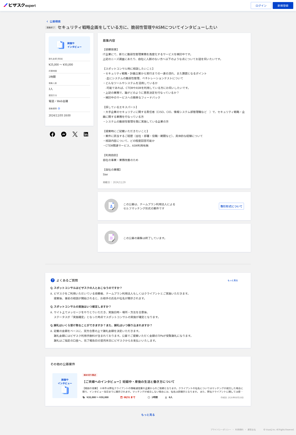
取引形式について (231, 206)
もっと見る (233, 280)
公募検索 (55, 21)
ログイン (261, 5)
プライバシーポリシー (221, 429)
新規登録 (283, 5)
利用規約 (239, 429)
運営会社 (252, 429)
